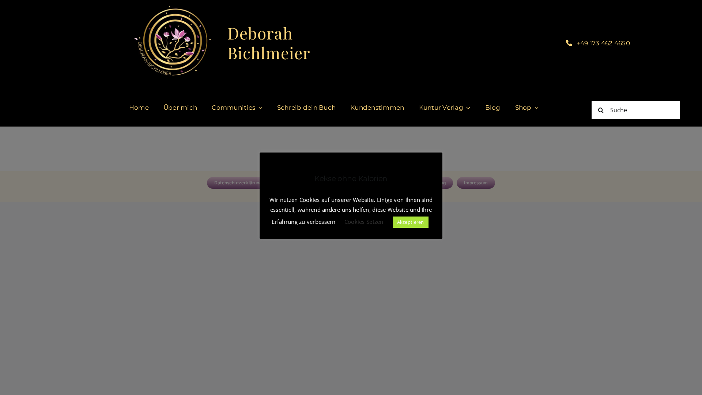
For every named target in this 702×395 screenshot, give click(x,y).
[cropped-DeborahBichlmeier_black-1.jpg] (172, 7)
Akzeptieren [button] (410, 222)
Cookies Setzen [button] (364, 221)
